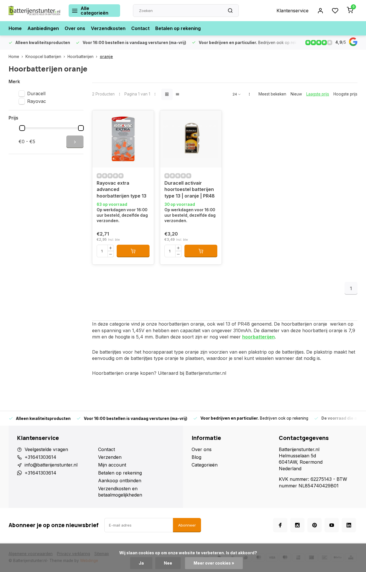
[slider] (22, 128)
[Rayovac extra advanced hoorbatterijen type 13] (123, 139)
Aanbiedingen (43, 28)
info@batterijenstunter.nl (51, 465)
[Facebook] (280, 525)
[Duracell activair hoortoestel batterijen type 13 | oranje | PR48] (191, 139)
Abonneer (187, 525)
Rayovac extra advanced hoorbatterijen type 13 (121, 189)
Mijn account (112, 465)
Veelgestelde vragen (46, 449)
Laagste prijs (317, 94)
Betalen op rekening (178, 28)
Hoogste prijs (345, 94)
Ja (141, 563)
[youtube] (332, 525)
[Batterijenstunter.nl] (34, 10)
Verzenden (110, 457)
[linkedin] (349, 525)
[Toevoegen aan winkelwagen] (133, 251)
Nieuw (296, 94)
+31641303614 (40, 457)
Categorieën (205, 465)
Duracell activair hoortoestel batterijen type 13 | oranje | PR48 (189, 189)
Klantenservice (293, 10)
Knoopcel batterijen (43, 56)
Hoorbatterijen (80, 56)
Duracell (36, 93)
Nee (168, 563)
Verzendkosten (108, 28)
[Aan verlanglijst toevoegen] (101, 119)
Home (15, 28)
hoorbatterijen (258, 337)
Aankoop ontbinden (119, 480)
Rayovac (36, 101)
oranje (106, 56)
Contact (140, 28)
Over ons (75, 28)
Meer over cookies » (214, 563)
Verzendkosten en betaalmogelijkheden (120, 492)
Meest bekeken (272, 94)
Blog (196, 457)
